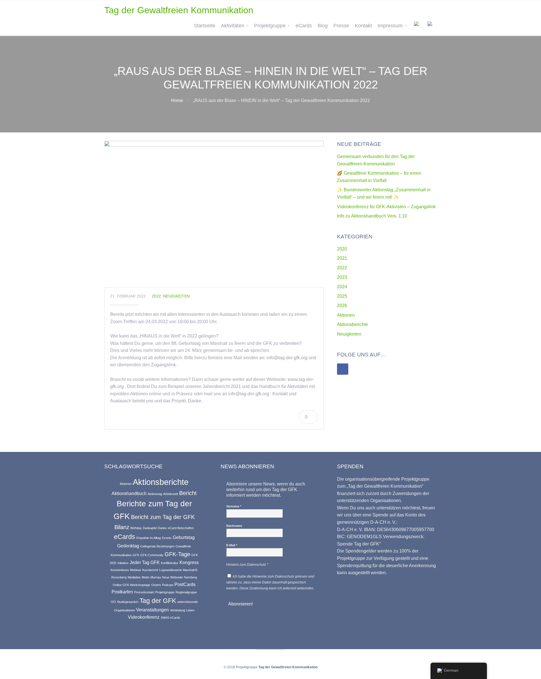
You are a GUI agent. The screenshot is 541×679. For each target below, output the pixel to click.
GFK (136, 555)
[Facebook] (342, 369)
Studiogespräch (127, 601)
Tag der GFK (157, 600)
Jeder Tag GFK (145, 562)
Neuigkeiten (176, 296)
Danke (162, 528)
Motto (145, 577)
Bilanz (121, 527)
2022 (156, 296)
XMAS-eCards (170, 617)
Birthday (136, 528)
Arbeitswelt (170, 494)
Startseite (204, 25)
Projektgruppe (270, 25)
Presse (341, 25)
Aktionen (346, 315)
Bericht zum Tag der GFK (163, 517)
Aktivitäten (232, 25)
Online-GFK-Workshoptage (131, 585)
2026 (342, 305)
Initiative (122, 563)
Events (167, 538)
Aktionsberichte (352, 324)
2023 (342, 277)
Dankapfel (150, 528)
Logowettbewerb (170, 570)
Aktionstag (155, 494)
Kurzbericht (150, 570)
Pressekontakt (144, 592)
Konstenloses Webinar (125, 570)
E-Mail (231, 545)
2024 (342, 286)
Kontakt (363, 25)
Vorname (233, 506)
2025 (342, 296)
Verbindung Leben (182, 610)
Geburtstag (184, 537)
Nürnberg (190, 577)
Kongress (189, 562)
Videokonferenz (143, 617)
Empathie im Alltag (148, 538)
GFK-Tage (177, 554)
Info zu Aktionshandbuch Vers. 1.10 (372, 216)
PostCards (185, 584)
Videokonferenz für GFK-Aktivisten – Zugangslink (386, 206)
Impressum (390, 25)
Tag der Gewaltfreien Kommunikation (178, 10)
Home (177, 100)
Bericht (188, 493)
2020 (342, 249)
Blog (323, 25)
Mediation (134, 577)
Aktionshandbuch (129, 493)
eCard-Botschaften (181, 528)
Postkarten (122, 591)
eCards (304, 25)
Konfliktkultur (169, 563)
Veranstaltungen (152, 609)
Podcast (167, 585)
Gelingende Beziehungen (157, 546)
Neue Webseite (172, 577)
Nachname (234, 525)
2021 (342, 258)
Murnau (155, 577)
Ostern (156, 585)
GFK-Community (151, 555)
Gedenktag (128, 545)
